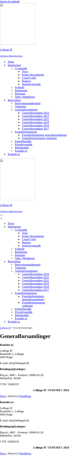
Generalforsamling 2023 (35, 115)
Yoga (25, 71)
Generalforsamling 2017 (35, 128)
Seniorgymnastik (31, 84)
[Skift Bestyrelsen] (62, 261)
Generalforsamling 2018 (35, 125)
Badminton (21, 90)
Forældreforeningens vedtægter (39, 138)
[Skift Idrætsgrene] (62, 226)
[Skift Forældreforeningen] (62, 293)
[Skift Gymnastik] (62, 229)
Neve (3, 396)
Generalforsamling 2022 (35, 119)
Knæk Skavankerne (33, 74)
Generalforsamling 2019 (35, 122)
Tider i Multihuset (25, 96)
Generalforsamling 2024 (35, 112)
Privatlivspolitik (23, 144)
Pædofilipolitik (23, 141)
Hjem (11, 61)
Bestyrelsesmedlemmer (28, 103)
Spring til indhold (9, 1)
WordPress (25, 396)
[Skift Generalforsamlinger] (62, 271)
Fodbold (19, 87)
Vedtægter (20, 106)
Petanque (20, 93)
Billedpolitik (22, 147)
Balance (26, 80)
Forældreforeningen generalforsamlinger (44, 134)
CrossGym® (29, 77)
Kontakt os (21, 150)
